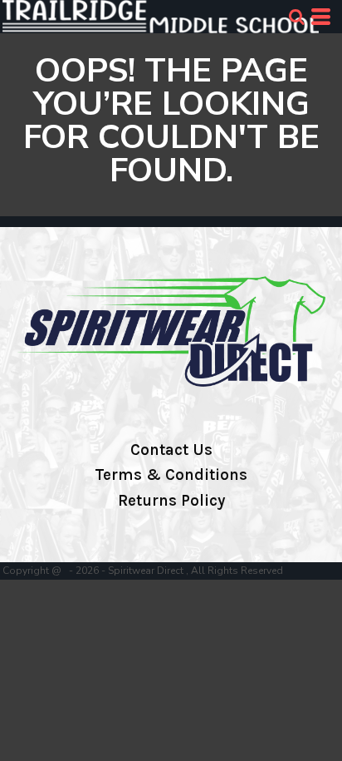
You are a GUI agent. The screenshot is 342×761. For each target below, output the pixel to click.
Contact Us (171, 450)
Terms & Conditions (171, 475)
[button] (296, 16)
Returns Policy (171, 501)
